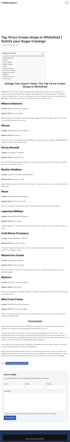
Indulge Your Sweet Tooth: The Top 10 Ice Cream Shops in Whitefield (23, 56)
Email (27, 384)
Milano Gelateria (8, 58)
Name (6, 384)
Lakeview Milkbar (8, 68)
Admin (5, 45)
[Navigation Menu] (67, 2)
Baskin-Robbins (8, 64)
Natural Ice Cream (9, 72)
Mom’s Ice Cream (9, 76)
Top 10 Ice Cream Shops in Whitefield (16, 363)
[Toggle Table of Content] (42, 53)
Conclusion (7, 78)
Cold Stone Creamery (10, 70)
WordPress (41, 439)
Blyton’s (6, 74)
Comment (7, 391)
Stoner (6, 60)
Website (48, 384)
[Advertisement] (35, 23)
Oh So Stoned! (8, 62)
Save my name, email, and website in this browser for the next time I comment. (31, 414)
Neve (27, 439)
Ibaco (5, 66)
